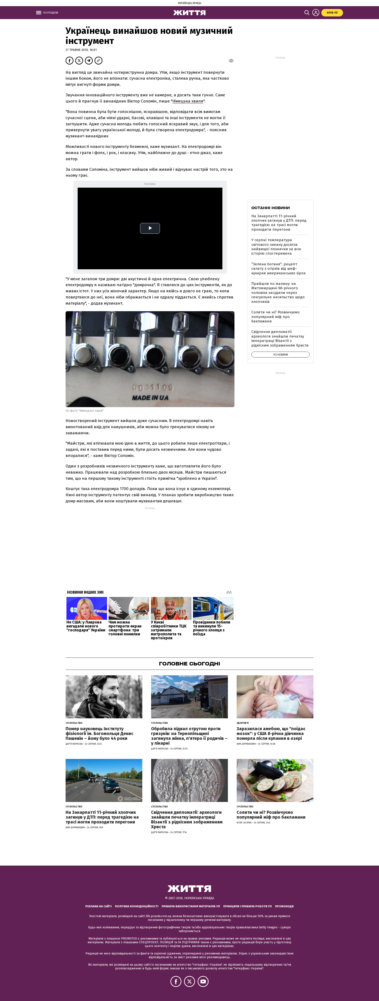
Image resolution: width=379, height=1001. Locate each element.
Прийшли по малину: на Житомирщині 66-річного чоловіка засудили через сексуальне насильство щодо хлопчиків (278, 292)
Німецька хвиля (187, 101)
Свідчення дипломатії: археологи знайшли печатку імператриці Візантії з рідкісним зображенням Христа (280, 338)
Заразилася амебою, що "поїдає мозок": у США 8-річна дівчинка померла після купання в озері (271, 733)
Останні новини (270, 207)
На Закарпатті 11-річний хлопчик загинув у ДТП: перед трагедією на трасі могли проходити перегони (278, 223)
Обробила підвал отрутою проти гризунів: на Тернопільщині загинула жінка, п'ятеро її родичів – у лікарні (189, 736)
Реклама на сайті (98, 906)
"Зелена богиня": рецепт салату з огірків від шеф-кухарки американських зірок (278, 268)
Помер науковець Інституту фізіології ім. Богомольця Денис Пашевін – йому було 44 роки (99, 733)
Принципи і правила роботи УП (247, 906)
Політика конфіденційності (136, 906)
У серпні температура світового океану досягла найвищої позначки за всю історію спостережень (276, 247)
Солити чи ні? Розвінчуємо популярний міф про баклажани (275, 316)
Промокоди (284, 906)
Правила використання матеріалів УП (191, 906)
